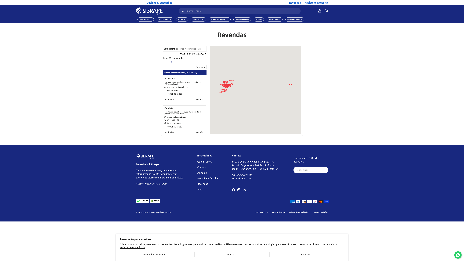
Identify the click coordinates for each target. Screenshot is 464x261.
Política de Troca (261, 212)
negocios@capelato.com (176, 117)
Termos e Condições (320, 212)
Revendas (295, 2)
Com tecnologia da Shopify (160, 212)
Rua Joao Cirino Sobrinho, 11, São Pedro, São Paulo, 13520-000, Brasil (183, 83)
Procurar (200, 67)
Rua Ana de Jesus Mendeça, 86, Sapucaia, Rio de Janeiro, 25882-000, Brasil (183, 113)
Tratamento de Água (218, 19)
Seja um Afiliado (274, 19)
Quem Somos (204, 161)
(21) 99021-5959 (173, 120)
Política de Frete (278, 212)
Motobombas (163, 19)
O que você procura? (294, 19)
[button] (290, 85)
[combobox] (240, 11)
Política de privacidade (132, 247)
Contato (201, 167)
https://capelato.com (175, 123)
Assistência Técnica (207, 178)
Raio (165, 58)
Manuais (259, 19)
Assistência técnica (316, 2)
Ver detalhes (169, 99)
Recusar (305, 254)
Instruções (199, 99)
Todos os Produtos (242, 19)
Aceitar (231, 254)
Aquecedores (144, 19)
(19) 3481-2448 (172, 90)
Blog (199, 189)
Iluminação (197, 19)
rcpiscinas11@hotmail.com (177, 87)
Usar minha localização (193, 53)
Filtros (180, 19)
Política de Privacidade (298, 212)
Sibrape (145, 212)
